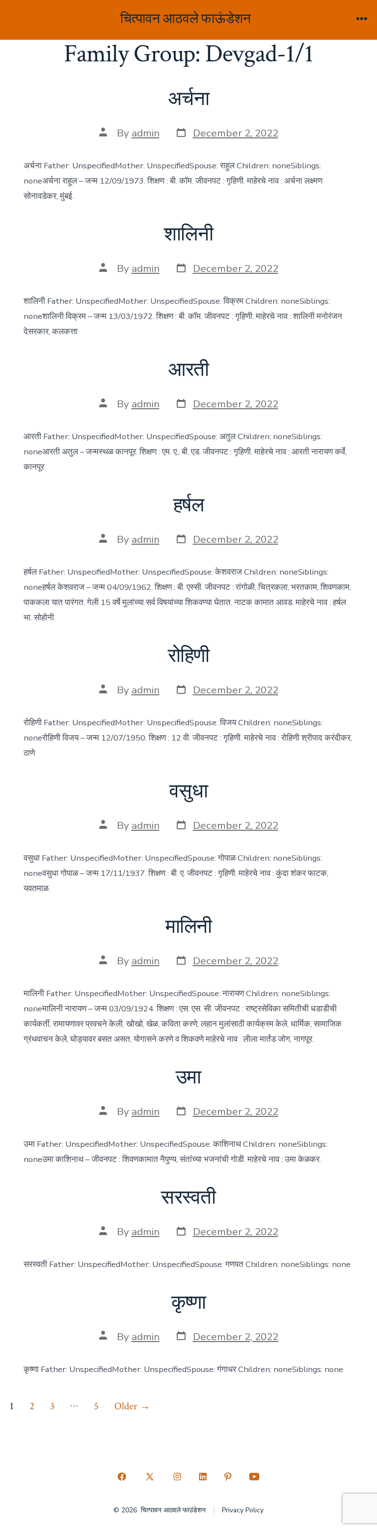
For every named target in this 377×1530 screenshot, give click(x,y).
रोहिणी (189, 656)
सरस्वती (188, 1198)
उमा (188, 1077)
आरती (188, 370)
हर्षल (188, 505)
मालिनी (188, 927)
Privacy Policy (243, 1510)
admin (146, 133)
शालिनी (188, 234)
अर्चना (188, 99)
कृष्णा (188, 1303)
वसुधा (188, 791)
